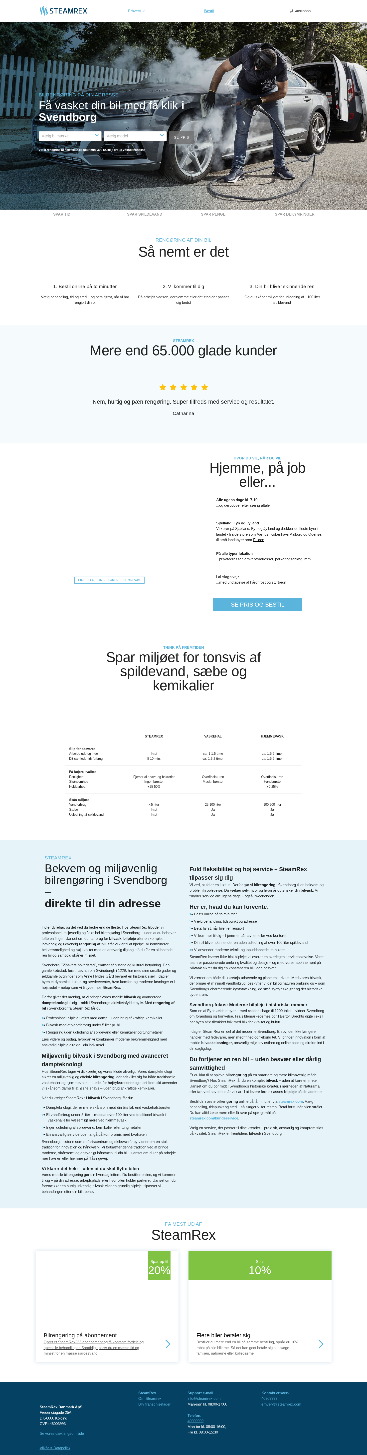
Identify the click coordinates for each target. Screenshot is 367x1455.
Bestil (209, 11)
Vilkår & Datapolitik (55, 1448)
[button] (70, 136)
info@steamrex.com (204, 1398)
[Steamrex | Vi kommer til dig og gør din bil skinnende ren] (69, 11)
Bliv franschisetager (154, 1404)
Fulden (258, 540)
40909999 (195, 1421)
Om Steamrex (150, 1398)
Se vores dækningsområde (62, 1433)
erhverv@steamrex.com (281, 1404)
